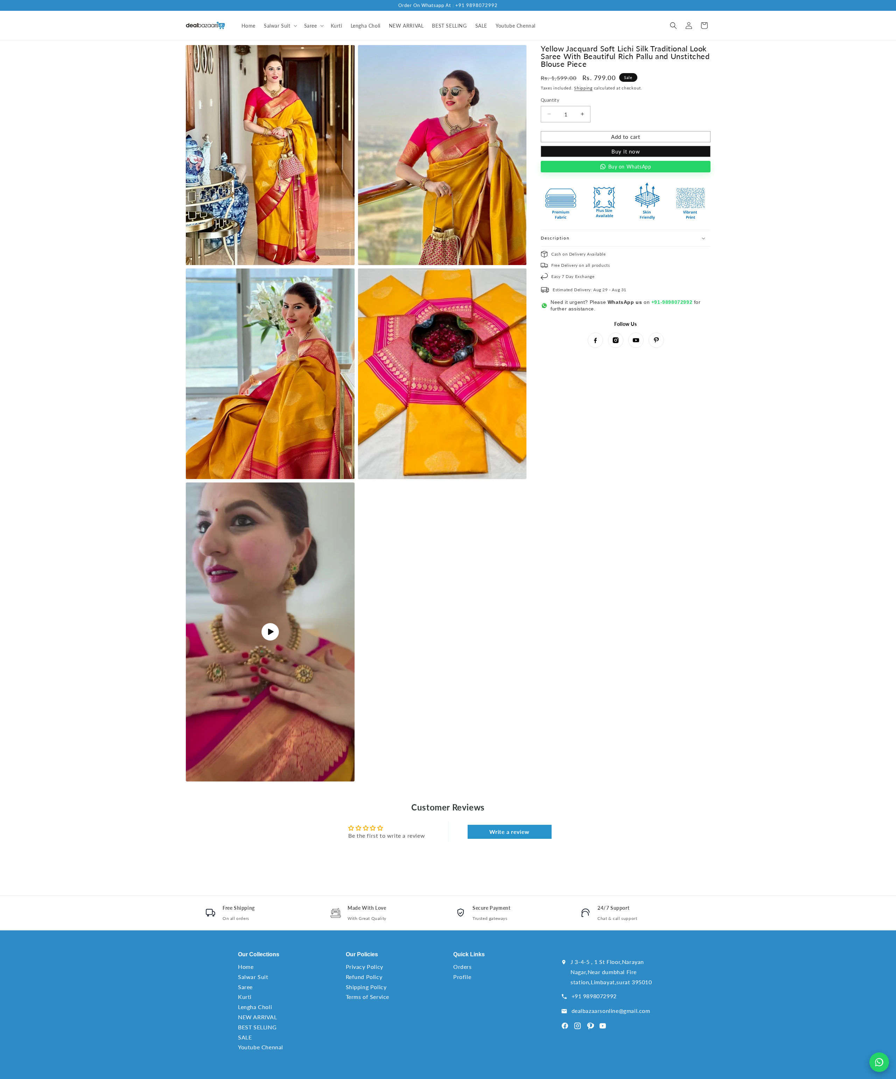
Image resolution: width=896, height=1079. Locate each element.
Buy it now (625, 151)
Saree (245, 987)
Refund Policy (364, 976)
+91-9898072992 (671, 302)
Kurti (245, 996)
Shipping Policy (366, 987)
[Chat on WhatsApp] (879, 1062)
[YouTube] (636, 340)
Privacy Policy (364, 966)
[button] (280, 25)
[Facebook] (595, 340)
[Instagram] (615, 340)
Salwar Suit (253, 976)
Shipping (583, 88)
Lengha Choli (255, 1006)
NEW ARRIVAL (257, 1017)
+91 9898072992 (594, 996)
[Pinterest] (656, 340)
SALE (245, 1037)
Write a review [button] (509, 831)
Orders (462, 966)
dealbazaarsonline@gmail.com (611, 1010)
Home (245, 966)
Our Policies (362, 954)
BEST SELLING (257, 1027)
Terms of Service (368, 996)
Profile (462, 976)
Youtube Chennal (260, 1047)
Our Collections (258, 954)
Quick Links (469, 954)
